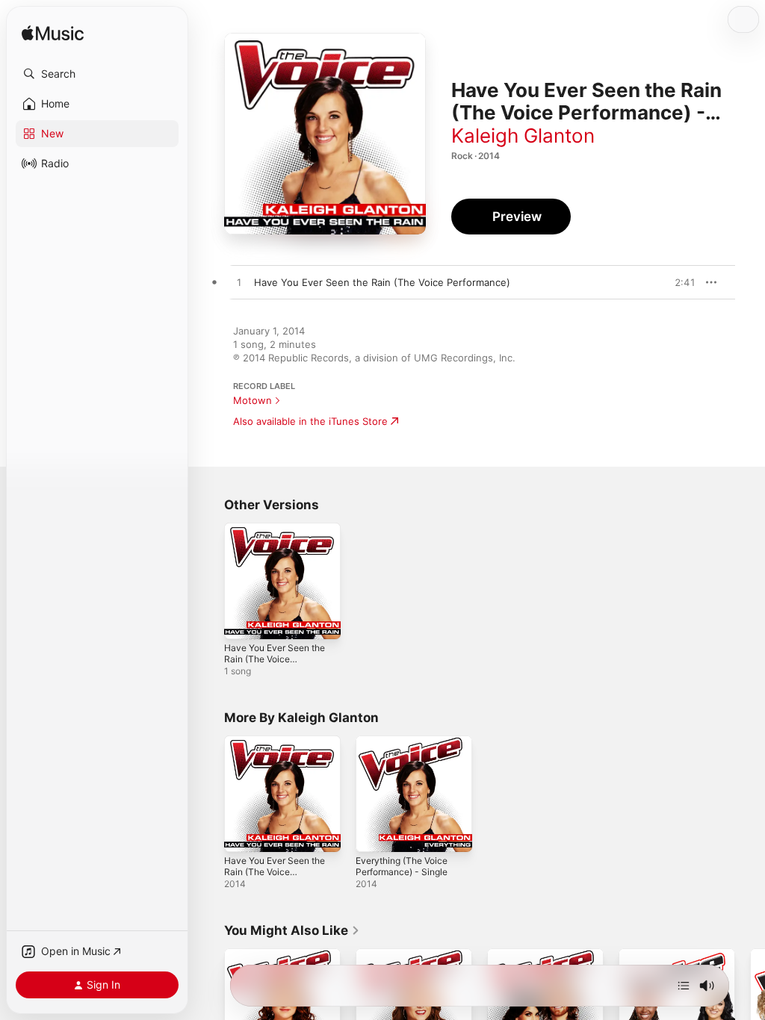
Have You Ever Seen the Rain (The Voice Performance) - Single (274, 659)
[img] (53, 34)
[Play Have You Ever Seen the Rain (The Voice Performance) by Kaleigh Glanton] (239, 283)
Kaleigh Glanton (523, 135)
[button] (97, 74)
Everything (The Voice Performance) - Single (401, 866)
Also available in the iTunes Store (310, 421)
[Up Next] (684, 985)
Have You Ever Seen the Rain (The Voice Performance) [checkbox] (382, 282)
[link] (292, 930)
